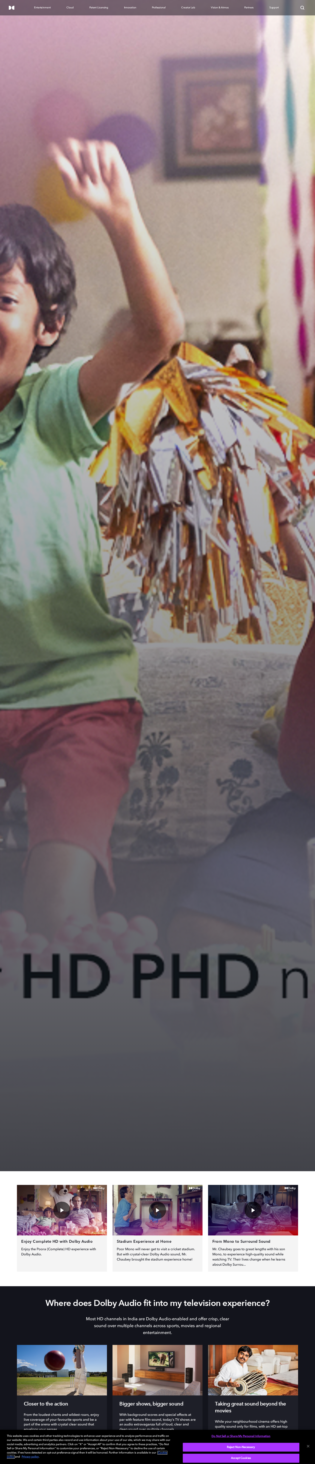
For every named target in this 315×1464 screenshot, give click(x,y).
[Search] (302, 8)
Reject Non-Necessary (241, 1447)
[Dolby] (12, 8)
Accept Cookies (241, 1458)
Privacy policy (30, 1456)
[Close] (308, 1446)
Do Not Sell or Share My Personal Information (241, 1436)
